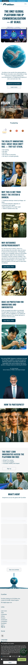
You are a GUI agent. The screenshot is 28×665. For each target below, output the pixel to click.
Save (10, 662)
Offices (3, 616)
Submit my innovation (14, 83)
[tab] (3, 425)
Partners (3, 618)
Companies (4, 614)
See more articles (14, 569)
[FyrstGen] (8, 4)
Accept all (22, 659)
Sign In (2, 625)
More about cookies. (5, 653)
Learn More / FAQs (8, 266)
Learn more (14, 87)
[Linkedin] (2, 635)
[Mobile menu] (1, 4)
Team (2, 612)
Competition (4, 621)
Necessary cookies (6, 656)
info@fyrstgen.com (7, 602)
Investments (4, 619)
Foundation (4, 623)
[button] (26, 4)
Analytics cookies (23, 656)
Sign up (9, 468)
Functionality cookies (14, 656)
